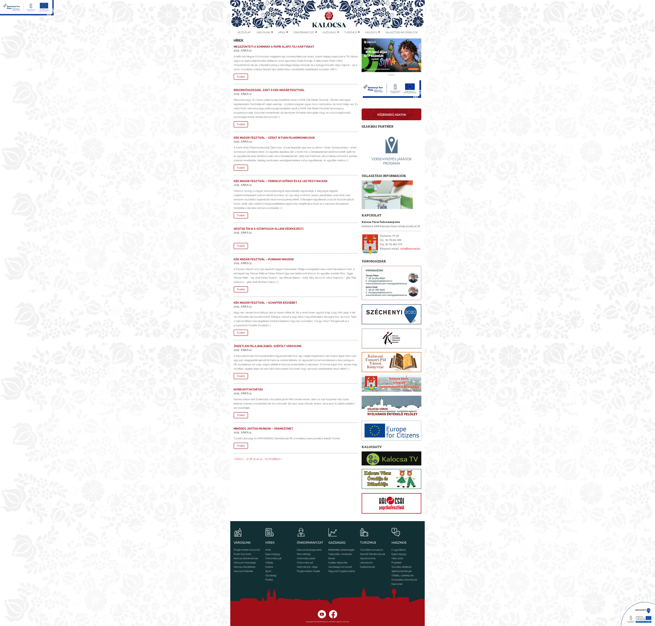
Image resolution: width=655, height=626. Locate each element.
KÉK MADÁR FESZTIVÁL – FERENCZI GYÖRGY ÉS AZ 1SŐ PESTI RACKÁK (281, 181)
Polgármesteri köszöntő (247, 549)
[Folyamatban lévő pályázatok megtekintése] (27, 14)
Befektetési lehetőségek (341, 549)
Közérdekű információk (404, 579)
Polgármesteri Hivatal (308, 571)
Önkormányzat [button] (303, 32)
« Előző (238, 459)
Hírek (281, 32)
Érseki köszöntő (242, 554)
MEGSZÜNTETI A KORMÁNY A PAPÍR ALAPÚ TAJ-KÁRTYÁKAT (274, 46)
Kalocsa (329, 18)
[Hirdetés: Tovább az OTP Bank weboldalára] (391, 71)
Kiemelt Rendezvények (372, 554)
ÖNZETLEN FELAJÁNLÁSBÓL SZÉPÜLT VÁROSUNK (268, 346)
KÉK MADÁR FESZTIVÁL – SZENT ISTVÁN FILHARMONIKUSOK (274, 137)
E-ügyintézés (398, 549)
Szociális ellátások (401, 567)
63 (266, 459)
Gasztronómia (367, 558)
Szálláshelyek (367, 567)
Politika (269, 579)
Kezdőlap (244, 32)
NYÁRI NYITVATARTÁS (248, 389)
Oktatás (269, 562)
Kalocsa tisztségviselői (309, 549)
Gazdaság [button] (329, 32)
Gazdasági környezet (340, 567)
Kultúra (269, 567)
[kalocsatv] (391, 458)
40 (257, 459)
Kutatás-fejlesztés (338, 562)
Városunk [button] (263, 32)
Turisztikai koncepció (371, 549)
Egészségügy (272, 554)
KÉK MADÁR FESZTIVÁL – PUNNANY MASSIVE (264, 259)
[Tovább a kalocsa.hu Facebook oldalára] (322, 617)
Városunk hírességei (245, 562)
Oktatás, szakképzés (402, 575)
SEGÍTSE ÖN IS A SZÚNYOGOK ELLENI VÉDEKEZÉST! (269, 228)
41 (261, 459)
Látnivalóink (366, 562)
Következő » (275, 459)
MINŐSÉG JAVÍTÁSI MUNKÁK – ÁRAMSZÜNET (263, 428)
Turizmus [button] (350, 32)
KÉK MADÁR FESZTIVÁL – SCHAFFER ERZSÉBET (265, 302)
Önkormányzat (273, 558)
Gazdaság (270, 575)
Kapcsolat (396, 584)
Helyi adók (397, 558)
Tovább (241, 76)
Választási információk (401, 32)
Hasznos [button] (371, 32)
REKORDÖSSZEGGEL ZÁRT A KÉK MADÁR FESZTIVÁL (269, 90)
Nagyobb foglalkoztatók (341, 571)
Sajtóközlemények (401, 571)
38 (250, 459)
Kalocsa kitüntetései (244, 567)
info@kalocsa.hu (410, 248)
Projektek (396, 562)
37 (247, 459)
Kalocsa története (243, 571)
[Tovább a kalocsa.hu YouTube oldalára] (333, 617)
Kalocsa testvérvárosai (246, 558)
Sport (268, 571)
